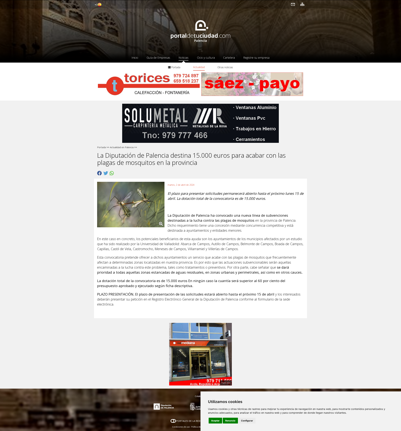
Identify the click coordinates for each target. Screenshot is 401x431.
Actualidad (199, 67)
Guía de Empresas (158, 57)
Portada (175, 67)
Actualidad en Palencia (122, 147)
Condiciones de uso (181, 427)
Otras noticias (225, 67)
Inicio (135, 57)
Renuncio (230, 420)
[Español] (97, 5)
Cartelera (229, 57)
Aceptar (215, 420)
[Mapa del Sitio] (302, 4)
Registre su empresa (256, 57)
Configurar (247, 420)
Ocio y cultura (206, 57)
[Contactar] (293, 4)
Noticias (183, 57)
